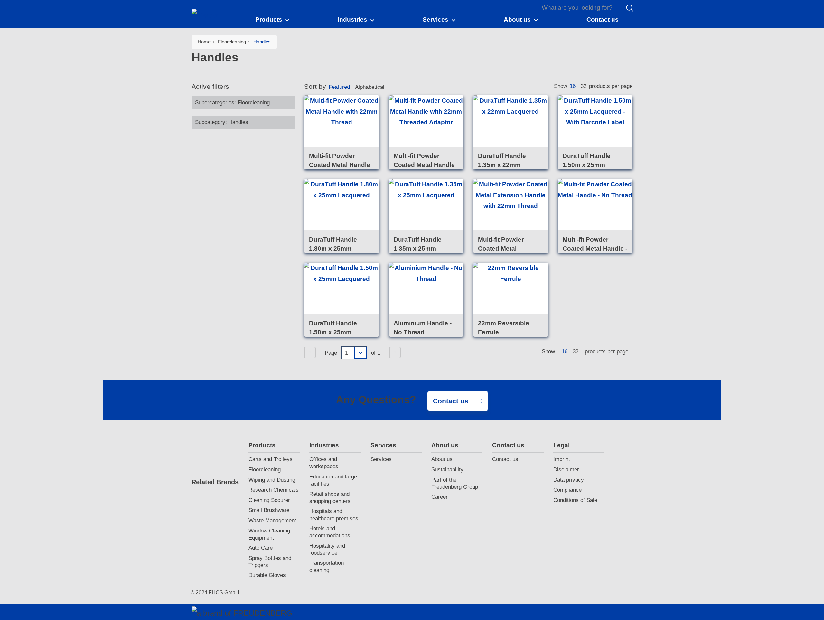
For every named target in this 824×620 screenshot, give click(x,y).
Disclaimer (566, 470)
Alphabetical (369, 87)
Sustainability (447, 470)
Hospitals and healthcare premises (333, 514)
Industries (324, 445)
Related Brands (215, 482)
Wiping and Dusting (271, 480)
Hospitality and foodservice (327, 549)
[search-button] (630, 8)
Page (331, 353)
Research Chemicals (273, 490)
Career (439, 497)
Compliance (567, 490)
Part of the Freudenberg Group (454, 483)
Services (383, 445)
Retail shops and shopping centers (330, 497)
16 (573, 86)
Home (204, 41)
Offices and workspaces (323, 462)
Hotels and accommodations (329, 532)
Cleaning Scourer (269, 500)
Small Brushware (268, 510)
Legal (561, 445)
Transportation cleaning (326, 566)
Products (262, 445)
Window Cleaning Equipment (269, 534)
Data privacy (568, 480)
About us (444, 445)
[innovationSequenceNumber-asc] (389, 88)
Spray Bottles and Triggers (269, 561)
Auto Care (260, 548)
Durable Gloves (267, 575)
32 (583, 86)
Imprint (561, 459)
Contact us (508, 445)
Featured (339, 87)
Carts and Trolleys (270, 459)
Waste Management (272, 520)
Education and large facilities (333, 480)
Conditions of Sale (575, 500)
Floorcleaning (264, 470)
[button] (272, 19)
